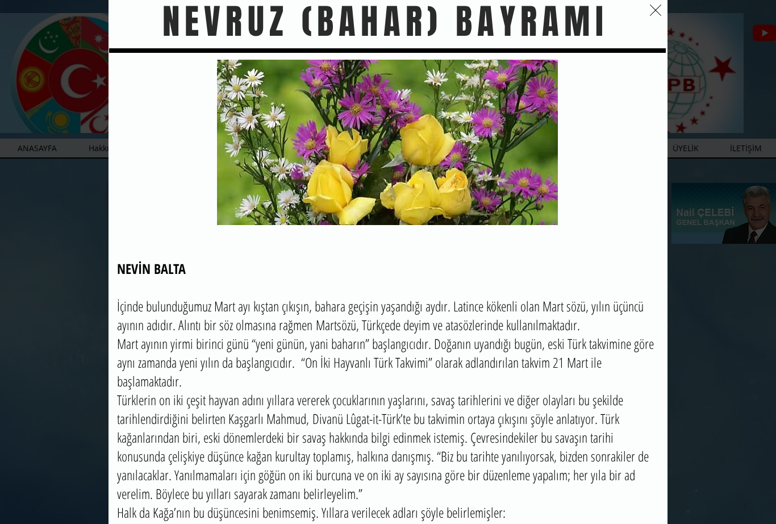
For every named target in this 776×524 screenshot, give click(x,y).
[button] (655, 10)
